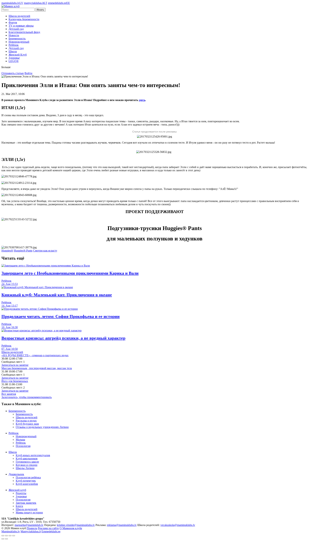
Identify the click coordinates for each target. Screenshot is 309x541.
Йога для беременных (14, 381)
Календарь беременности (24, 19)
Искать (40, 9)
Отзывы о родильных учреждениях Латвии (42, 427)
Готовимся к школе (27, 461)
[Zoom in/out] (13, 535)
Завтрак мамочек (26, 502)
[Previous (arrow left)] (2, 538)
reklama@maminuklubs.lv (122, 525)
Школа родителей (19, 16)
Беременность (17, 38)
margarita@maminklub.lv (29, 525)
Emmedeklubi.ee (50, 531)
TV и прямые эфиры (21, 25)
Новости (14, 35)
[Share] (6, 535)
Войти (28, 73)
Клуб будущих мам (27, 423)
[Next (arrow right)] (6, 538)
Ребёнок (14, 44)
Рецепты (21, 493)
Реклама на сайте (48, 528)
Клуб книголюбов (27, 483)
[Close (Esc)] (2, 535)
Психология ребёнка (28, 477)
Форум (13, 22)
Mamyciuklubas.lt (31, 531)
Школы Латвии (25, 468)
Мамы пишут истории (29, 512)
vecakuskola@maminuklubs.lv (177, 525)
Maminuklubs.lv (10, 531)
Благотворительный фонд (24, 32)
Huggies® (7, 250)
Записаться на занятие (14, 365)
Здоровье (14, 57)
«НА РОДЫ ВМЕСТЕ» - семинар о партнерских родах (34, 355)
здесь (142, 100)
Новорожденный (19, 41)
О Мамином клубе (71, 528)
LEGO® (14, 61)
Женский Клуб (18, 54)
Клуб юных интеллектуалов (33, 455)
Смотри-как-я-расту (45, 250)
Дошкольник (16, 474)
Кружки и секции (26, 464)
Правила (32, 528)
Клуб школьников (27, 458)
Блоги (19, 506)
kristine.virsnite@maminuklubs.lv (76, 525)
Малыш (20, 439)
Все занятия (8, 393)
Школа (13, 51)
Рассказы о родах (26, 420)
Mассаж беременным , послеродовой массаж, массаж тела (36, 368)
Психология (23, 445)
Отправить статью (12, 73)
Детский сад (16, 28)
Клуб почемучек (26, 480)
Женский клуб (17, 489)
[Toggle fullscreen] (10, 535)
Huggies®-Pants (23, 250)
